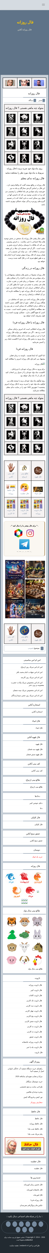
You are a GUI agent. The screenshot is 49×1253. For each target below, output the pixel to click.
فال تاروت (38, 1052)
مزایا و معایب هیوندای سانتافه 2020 (28, 1076)
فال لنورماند (37, 1195)
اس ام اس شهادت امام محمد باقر (29, 672)
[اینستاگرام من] (21, 1224)
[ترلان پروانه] (24, 83)
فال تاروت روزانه (35, 985)
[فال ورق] (15, 608)
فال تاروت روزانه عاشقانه (32, 1042)
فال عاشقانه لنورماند (34, 1190)
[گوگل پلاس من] (31, 1229)
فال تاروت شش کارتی (33, 1021)
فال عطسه (38, 1168)
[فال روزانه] (15, 569)
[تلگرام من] (34, 1224)
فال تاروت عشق (35, 1037)
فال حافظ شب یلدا (35, 1129)
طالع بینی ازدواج (24, 475)
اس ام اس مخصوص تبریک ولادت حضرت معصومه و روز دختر (27, 684)
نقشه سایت (14, 1246)
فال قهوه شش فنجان (34, 755)
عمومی (30, 648)
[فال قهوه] (35, 589)
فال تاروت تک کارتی (34, 1001)
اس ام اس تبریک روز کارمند (31, 677)
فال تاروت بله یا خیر (34, 1047)
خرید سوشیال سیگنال (34, 1082)
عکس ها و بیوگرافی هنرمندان (31, 1205)
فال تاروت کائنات (35, 995)
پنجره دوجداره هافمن (34, 1092)
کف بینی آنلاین (36, 771)
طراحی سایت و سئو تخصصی (31, 1087)
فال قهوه (39, 744)
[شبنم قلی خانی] (10, 83)
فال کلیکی (38, 824)
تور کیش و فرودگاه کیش (33, 1097)
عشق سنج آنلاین (36, 841)
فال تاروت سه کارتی (34, 1006)
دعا (41, 808)
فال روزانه (25, 22)
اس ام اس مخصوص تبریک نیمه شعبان (27, 690)
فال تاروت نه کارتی (34, 1027)
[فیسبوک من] (27, 1224)
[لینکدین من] (18, 1229)
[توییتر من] (8, 1224)
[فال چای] (35, 608)
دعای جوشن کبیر (36, 803)
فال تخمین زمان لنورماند (33, 1185)
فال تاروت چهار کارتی (33, 1011)
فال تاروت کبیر (36, 990)
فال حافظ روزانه (11, 492)
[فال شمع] (15, 589)
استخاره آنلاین (37, 712)
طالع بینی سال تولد (35, 969)
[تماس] (14, 1224)
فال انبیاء (39, 728)
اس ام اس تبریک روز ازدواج (31, 667)
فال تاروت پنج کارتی (34, 1016)
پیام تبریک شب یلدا (35, 1134)
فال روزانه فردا (24, 348)
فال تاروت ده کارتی (34, 1032)
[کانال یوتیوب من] (24, 1229)
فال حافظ (38, 1119)
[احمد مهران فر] (39, 83)
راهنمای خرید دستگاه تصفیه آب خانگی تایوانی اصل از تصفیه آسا (26, 1070)
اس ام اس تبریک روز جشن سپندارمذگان (26, 696)
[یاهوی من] (41, 1224)
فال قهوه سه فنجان (35, 749)
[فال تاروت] (35, 569)
